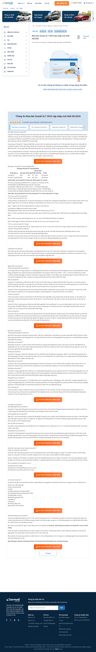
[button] (15, 32)
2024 (21, 8)
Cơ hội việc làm (63, 632)
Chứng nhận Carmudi (65, 635)
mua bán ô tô (38, 531)
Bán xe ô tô (31, 620)
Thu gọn (48, 553)
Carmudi (51, 525)
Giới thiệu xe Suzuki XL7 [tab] (19, 127)
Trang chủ (5, 8)
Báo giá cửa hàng (33, 626)
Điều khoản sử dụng (65, 629)
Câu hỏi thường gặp (49, 623)
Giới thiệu (38, 3)
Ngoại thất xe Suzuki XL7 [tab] (78, 127)
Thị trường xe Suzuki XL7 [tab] (39, 127)
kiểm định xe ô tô (37, 536)
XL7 (17, 8)
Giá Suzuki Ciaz (51, 541)
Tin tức (47, 3)
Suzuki (12, 8)
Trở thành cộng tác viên (35, 623)
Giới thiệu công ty (64, 617)
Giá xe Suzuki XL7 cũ (35, 193)
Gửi (61, 608)
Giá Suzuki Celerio (29, 541)
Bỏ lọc (35, 31)
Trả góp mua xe (48, 620)
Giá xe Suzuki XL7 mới (21, 193)
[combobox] (63, 26)
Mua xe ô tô (31, 617)
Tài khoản (89, 3)
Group (58, 649)
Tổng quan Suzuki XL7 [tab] (59, 127)
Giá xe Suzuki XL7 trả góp (50, 193)
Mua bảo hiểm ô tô (49, 617)
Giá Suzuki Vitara (40, 541)
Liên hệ (46, 626)
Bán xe (29, 3)
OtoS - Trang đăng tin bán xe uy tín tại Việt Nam (82, 619)
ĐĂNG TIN (63, 3)
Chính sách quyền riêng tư (66, 625)
